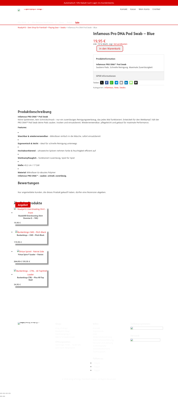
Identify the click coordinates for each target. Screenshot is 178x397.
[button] (102, 82)
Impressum (98, 331)
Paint (69, 23)
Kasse (133, 9)
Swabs (63, 27)
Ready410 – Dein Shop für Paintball (32, 27)
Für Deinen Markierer (43, 23)
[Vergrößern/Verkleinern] (1, 393)
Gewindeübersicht (101, 348)
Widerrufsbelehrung (102, 337)
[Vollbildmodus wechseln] (4, 393)
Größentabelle (99, 345)
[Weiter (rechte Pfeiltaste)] (4, 396)
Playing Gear (53, 27)
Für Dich (22, 23)
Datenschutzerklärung (103, 340)
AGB (95, 334)
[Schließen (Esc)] (9, 393)
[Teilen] (7, 393)
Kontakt (123, 9)
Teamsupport (99, 351)
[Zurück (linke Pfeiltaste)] (1, 396)
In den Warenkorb (109, 48)
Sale (77, 23)
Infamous (108, 87)
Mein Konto (144, 9)
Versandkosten (120, 44)
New (61, 23)
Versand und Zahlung (103, 343)
